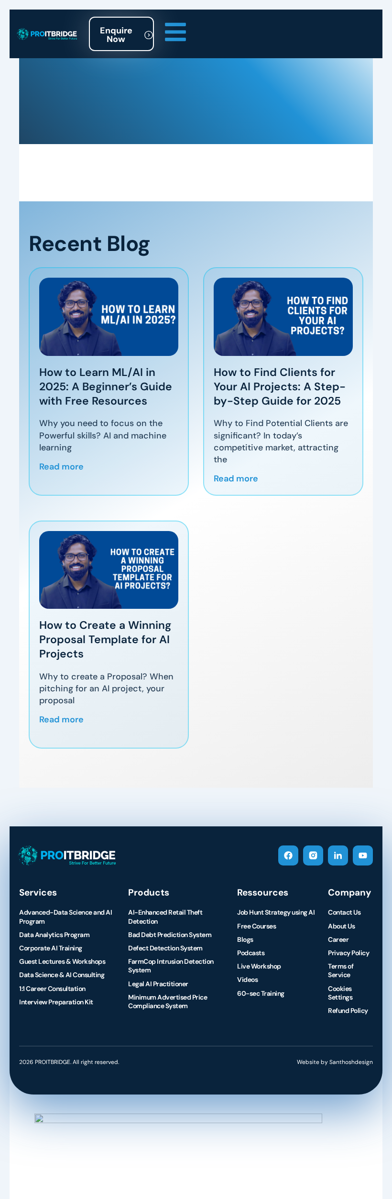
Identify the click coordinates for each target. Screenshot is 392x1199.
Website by (335, 1062)
